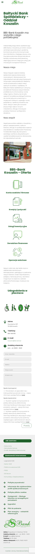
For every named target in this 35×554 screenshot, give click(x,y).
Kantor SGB (8, 464)
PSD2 (6, 470)
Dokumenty (8, 446)
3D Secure (7, 473)
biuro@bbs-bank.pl (14, 536)
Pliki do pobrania (14, 508)
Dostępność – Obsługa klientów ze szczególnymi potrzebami (18, 498)
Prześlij (27, 426)
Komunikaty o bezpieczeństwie (14, 477)
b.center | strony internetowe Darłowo (18, 551)
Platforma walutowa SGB (12, 467)
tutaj (23, 395)
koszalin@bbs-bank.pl (14, 341)
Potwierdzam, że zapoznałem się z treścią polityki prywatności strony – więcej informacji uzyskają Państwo (17, 393)
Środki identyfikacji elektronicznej (14, 450)
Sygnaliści (12, 504)
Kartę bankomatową (10, 448)
